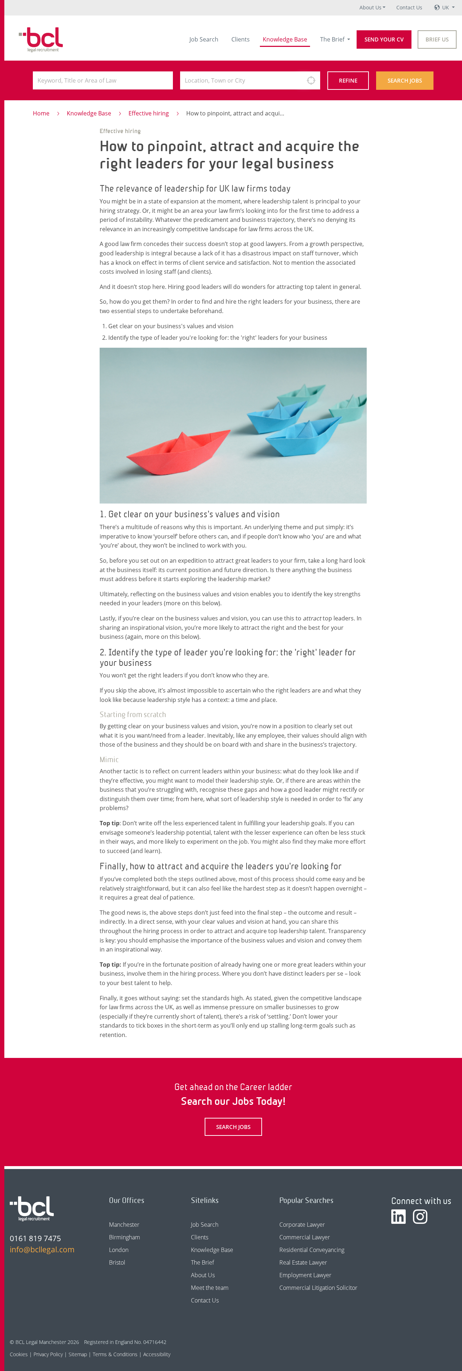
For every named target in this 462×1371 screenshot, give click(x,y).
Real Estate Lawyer (303, 1262)
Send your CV (384, 39)
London (118, 1250)
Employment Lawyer (305, 1275)
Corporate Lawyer (302, 1225)
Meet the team (209, 1288)
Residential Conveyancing (311, 1250)
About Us (370, 7)
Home (41, 113)
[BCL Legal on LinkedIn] (398, 1216)
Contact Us (409, 7)
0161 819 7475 (35, 1238)
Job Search (203, 39)
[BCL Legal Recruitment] (32, 1208)
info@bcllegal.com (42, 1249)
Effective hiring (148, 113)
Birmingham (124, 1237)
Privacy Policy (48, 1354)
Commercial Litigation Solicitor (318, 1288)
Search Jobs (405, 80)
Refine (348, 80)
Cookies (19, 1354)
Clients (240, 39)
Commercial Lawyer (304, 1237)
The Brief (333, 39)
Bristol (117, 1262)
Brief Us (437, 39)
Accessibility (156, 1354)
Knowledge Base (285, 39)
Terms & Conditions (115, 1354)
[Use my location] (311, 80)
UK (446, 7)
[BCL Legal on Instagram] (420, 1216)
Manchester (124, 1225)
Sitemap (78, 1354)
